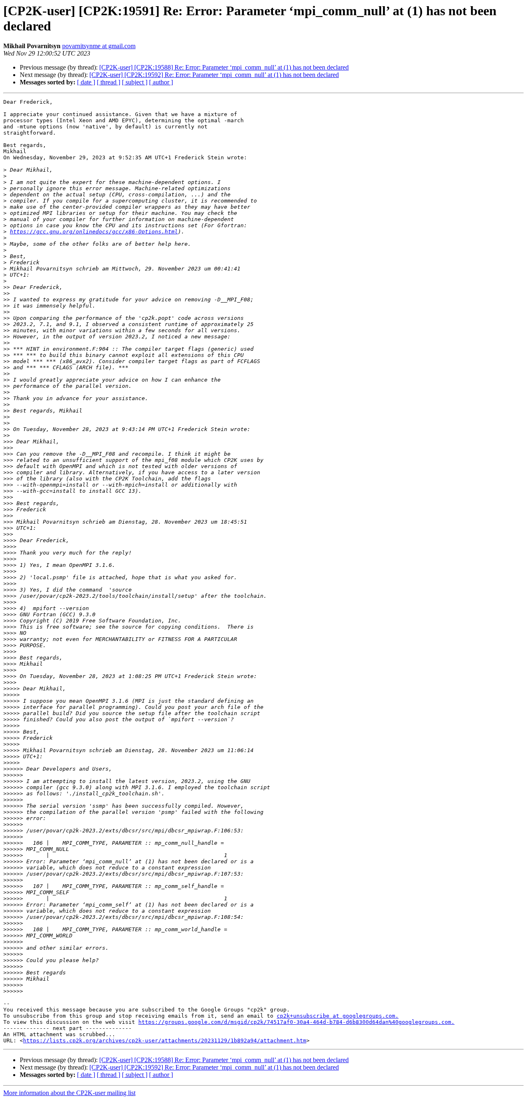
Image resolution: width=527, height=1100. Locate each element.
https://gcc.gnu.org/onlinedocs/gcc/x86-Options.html (94, 231)
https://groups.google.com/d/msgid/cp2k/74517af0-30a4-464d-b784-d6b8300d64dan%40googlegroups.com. (296, 1022)
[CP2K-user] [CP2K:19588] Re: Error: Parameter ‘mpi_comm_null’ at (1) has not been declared (224, 67)
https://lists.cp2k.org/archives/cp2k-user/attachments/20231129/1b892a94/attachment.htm (164, 1040)
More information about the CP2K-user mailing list (69, 1092)
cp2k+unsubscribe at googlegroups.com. (338, 1016)
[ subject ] (134, 82)
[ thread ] (108, 82)
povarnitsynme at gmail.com (98, 45)
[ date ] (86, 82)
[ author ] (161, 82)
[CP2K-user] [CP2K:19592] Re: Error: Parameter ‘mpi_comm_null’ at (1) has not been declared (214, 74)
